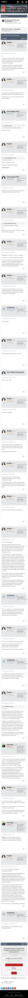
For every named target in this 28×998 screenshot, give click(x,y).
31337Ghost (11, 308)
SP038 (18, 992)
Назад (5, 38)
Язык (6, 995)
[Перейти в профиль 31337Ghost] (3, 308)
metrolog (10, 745)
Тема (11, 995)
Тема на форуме (21, 749)
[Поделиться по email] (13, 988)
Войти (14, 973)
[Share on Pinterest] (15, 988)
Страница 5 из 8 (14, 38)
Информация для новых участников (12, 20)
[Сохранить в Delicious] (11, 988)
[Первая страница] (2, 38)
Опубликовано (9, 53)
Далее (23, 38)
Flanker (9, 30)
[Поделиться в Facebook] (4, 988)
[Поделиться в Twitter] (2, 988)
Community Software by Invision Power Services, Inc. (14, 996)
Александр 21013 (13, 111)
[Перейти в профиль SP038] (3, 20)
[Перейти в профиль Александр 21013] (3, 112)
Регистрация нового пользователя (14, 964)
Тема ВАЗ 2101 (12, 992)
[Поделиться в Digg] (8, 988)
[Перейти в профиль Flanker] (3, 43)
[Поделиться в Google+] (6, 988)
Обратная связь (19, 995)
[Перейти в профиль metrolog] (3, 745)
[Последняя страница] (26, 38)
